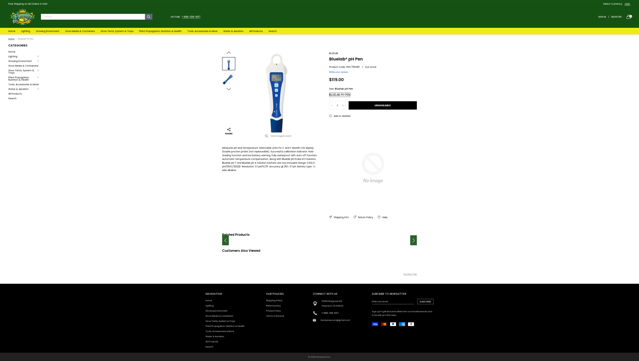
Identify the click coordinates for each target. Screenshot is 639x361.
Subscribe (425, 301)
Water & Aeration (233, 31)
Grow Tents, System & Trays (117, 31)
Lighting (25, 31)
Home (11, 31)
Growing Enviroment (47, 31)
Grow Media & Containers (80, 31)
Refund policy (273, 305)
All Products (256, 31)
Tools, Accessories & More (202, 31)
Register (616, 16)
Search (273, 31)
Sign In (602, 16)
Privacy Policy (273, 310)
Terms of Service (275, 316)
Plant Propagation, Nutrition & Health (160, 31)
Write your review (338, 72)
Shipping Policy (274, 300)
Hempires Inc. (323, 357)
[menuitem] (11, 31)
